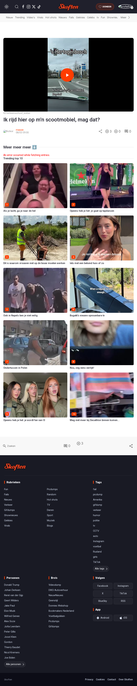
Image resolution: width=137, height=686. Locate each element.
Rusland (97, 551)
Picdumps (52, 489)
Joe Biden (9, 657)
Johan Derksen (12, 590)
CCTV (96, 531)
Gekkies (80, 17)
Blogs (50, 525)
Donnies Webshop (58, 605)
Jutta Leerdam (12, 626)
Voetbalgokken (57, 616)
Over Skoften (126, 679)
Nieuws (63, 17)
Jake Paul (9, 605)
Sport (50, 515)
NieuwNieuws (56, 595)
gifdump (97, 505)
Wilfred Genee (12, 616)
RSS (123, 601)
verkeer (97, 510)
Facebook (102, 586)
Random (51, 494)
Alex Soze (9, 621)
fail (94, 489)
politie (96, 520)
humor (96, 515)
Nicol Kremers (12, 652)
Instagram (98, 541)
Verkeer (8, 505)
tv (98, 17)
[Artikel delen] (100, 131)
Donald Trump (11, 585)
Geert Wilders (11, 600)
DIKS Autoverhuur (58, 590)
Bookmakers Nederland (61, 611)
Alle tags (99, 568)
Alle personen (13, 664)
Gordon (8, 642)
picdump (97, 494)
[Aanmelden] (125, 6)
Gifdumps (9, 510)
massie (20, 129)
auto (95, 536)
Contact (111, 679)
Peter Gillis (10, 631)
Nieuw (9, 17)
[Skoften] (15, 466)
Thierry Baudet (12, 647)
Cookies (100, 679)
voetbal (97, 546)
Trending (20, 17)
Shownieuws (114, 17)
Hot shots (51, 17)
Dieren (50, 510)
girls (95, 557)
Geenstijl (53, 600)
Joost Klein (10, 637)
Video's (31, 17)
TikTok (96, 562)
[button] (17, 7)
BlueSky (102, 601)
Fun (103, 17)
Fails (71, 17)
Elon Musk (9, 611)
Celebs (91, 17)
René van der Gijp (13, 595)
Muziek (51, 520)
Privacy (89, 679)
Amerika (97, 499)
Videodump (55, 585)
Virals (40, 17)
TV (48, 505)
